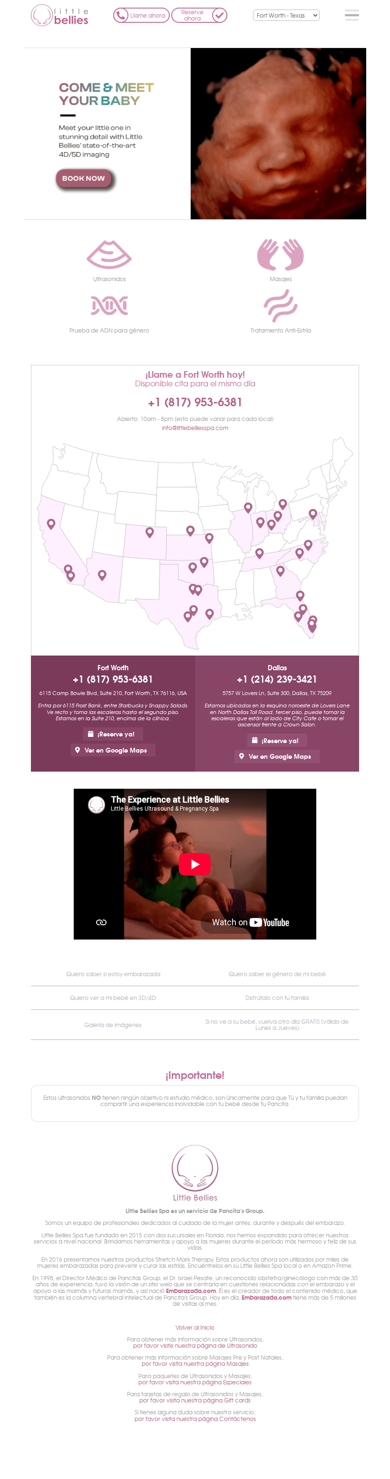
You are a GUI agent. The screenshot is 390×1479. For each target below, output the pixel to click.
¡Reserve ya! (116, 733)
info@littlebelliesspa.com (195, 427)
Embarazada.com (191, 1290)
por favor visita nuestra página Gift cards (195, 1400)
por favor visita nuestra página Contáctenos (195, 1418)
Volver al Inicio (195, 1327)
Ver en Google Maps (116, 749)
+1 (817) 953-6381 (195, 401)
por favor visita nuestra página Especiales (195, 1382)
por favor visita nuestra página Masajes (195, 1363)
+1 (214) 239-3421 (277, 678)
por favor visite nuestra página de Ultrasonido (195, 1345)
